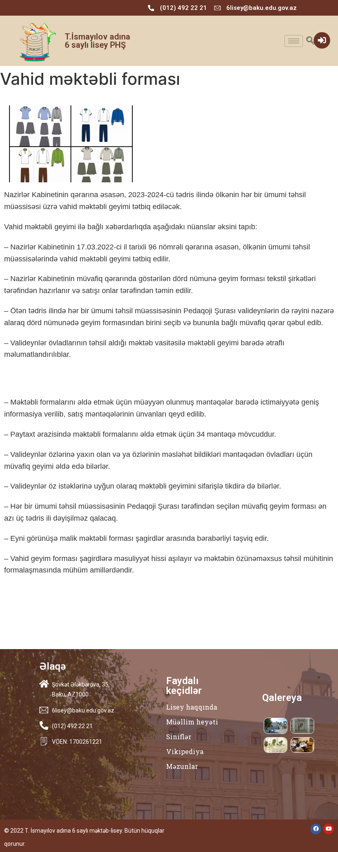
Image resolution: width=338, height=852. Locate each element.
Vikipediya (185, 751)
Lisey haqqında (191, 707)
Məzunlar (182, 766)
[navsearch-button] (310, 41)
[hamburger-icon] (293, 41)
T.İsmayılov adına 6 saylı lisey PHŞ (97, 41)
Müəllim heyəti (192, 721)
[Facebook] (315, 829)
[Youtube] (328, 829)
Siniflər (178, 736)
